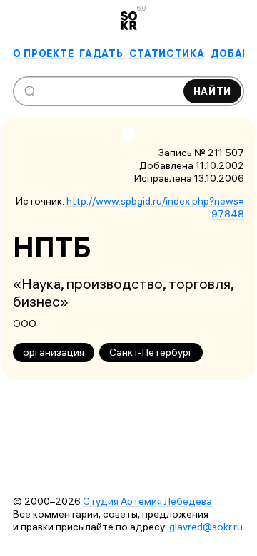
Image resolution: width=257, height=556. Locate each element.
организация (53, 352)
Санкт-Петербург (151, 352)
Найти (212, 91)
